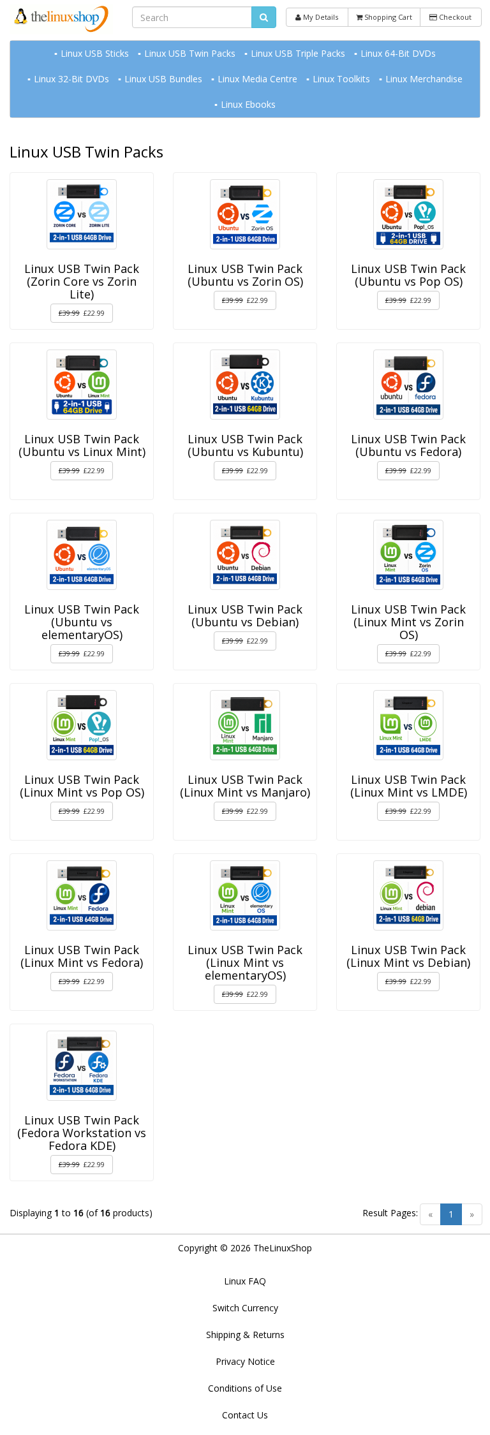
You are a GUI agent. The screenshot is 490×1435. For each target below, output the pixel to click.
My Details (319, 17)
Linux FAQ (245, 1281)
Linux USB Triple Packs (298, 53)
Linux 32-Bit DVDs (71, 79)
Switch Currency (245, 1308)
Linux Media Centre (257, 79)
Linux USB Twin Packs (189, 53)
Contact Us (245, 1415)
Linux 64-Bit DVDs (398, 53)
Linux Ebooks (248, 104)
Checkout (454, 17)
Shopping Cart (387, 17)
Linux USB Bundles (163, 79)
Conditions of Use (245, 1388)
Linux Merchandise (424, 79)
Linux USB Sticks (95, 53)
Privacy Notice (245, 1361)
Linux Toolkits (341, 79)
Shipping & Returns (245, 1334)
